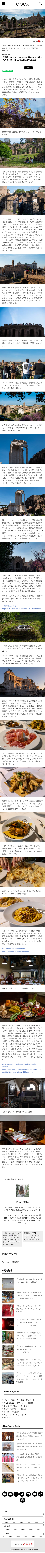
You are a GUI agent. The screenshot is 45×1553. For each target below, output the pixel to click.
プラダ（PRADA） (11, 1406)
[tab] (28, 68)
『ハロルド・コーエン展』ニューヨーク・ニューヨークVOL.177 (29, 1280)
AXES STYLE (9, 1403)
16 (9, 54)
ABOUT (7, 1526)
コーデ (15, 1400)
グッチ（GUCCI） (11, 1409)
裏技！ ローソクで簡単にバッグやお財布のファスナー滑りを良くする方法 (29, 1467)
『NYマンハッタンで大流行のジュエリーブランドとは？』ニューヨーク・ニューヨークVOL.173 (29, 1336)
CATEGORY (9, 1519)
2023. (4, 54)
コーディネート (28, 1400)
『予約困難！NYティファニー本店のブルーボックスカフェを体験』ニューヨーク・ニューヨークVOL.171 (29, 1363)
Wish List (35, 41)
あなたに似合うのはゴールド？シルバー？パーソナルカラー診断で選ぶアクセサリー (29, 1446)
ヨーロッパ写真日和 (12, 1262)
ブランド (21, 1403)
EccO (24, 1409)
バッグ (6, 1400)
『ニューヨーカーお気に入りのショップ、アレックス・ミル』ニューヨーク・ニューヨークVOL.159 (29, 1478)
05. (7, 54)
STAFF (6, 1533)
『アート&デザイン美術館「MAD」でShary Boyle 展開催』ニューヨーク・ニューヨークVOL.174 (29, 1322)
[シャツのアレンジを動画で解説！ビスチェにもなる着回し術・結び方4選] (8, 1457)
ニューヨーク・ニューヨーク (15, 1415)
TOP (6, 1512)
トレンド (25, 1406)
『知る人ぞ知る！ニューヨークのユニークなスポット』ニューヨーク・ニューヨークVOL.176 (29, 1295)
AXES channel (9, 1418)
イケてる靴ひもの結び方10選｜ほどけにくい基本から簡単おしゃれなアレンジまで (29, 1436)
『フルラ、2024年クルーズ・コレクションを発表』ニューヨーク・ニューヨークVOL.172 (29, 1349)
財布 (31, 1403)
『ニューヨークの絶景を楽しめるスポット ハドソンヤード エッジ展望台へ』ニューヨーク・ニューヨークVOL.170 (29, 1377)
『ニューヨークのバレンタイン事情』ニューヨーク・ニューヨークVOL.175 (28, 1309)
